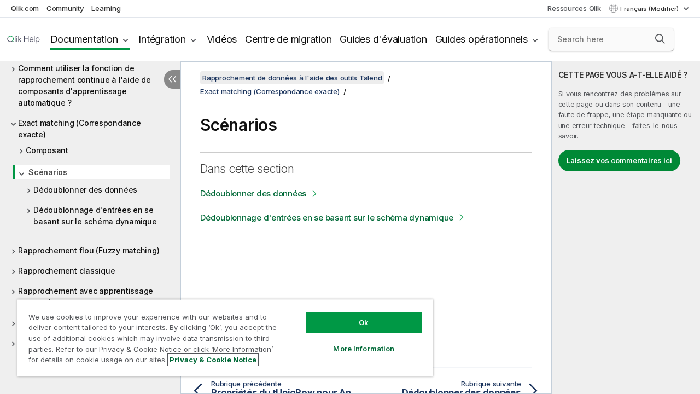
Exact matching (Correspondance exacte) (79, 128)
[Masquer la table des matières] (172, 79)
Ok (364, 322)
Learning (105, 8)
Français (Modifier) (650, 9)
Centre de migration (288, 39)
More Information (363, 348)
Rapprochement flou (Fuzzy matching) (88, 250)
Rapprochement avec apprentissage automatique (85, 296)
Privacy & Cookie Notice (213, 359)
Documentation (84, 39)
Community (65, 8)
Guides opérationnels (481, 39)
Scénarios (47, 172)
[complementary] (626, 227)
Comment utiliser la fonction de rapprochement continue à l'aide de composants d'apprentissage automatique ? (84, 85)
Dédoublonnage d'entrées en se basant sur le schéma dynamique (95, 215)
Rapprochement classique (66, 270)
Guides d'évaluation (383, 39)
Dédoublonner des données (85, 189)
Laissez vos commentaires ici (619, 160)
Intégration (161, 39)
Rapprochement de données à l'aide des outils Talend (292, 77)
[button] (660, 38)
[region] (225, 337)
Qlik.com (25, 8)
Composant (47, 150)
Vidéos (222, 39)
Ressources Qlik (573, 8)
